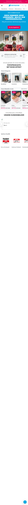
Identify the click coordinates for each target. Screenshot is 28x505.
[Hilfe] (25, 502)
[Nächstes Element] (26, 8)
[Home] (14, 5)
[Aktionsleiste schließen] (26, 1)
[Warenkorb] (26, 5)
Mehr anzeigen (24, 88)
